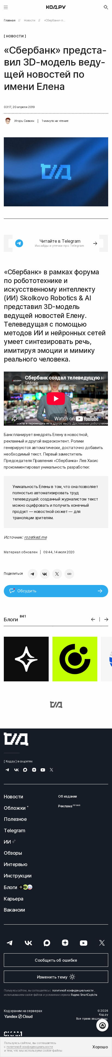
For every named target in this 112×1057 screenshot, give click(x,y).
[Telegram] (33, 574)
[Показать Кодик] (102, 1025)
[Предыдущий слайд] (93, 619)
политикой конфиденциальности (73, 990)
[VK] (45, 574)
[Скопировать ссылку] (69, 574)
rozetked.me (35, 537)
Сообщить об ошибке (56, 960)
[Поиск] (106, 7)
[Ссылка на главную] (16, 739)
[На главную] (56, 7)
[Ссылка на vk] (16, 770)
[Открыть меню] (6, 7)
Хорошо (100, 1047)
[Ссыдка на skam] (13, 1034)
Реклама (67, 806)
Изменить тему (52, 977)
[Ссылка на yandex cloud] (23, 1016)
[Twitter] (57, 574)
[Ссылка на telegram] (7, 770)
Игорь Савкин (24, 121)
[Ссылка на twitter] (51, 770)
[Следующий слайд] (106, 619)
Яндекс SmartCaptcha (84, 994)
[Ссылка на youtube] (42, 770)
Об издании (67, 796)
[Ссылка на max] (25, 770)
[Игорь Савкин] (8, 121)
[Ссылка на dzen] (34, 770)
